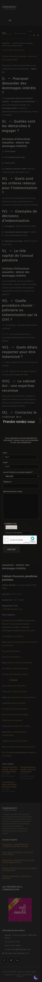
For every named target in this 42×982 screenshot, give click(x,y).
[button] (35, 977)
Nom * (5, 453)
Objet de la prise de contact (12, 491)
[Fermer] (40, 420)
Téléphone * (7, 482)
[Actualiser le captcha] (29, 523)
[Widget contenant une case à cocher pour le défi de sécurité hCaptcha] (20, 539)
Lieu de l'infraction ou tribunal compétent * (18, 472)
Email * (5, 462)
